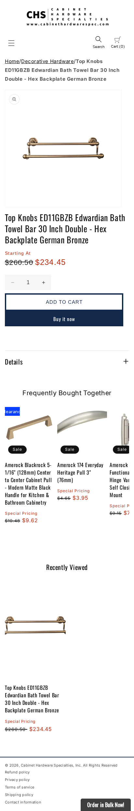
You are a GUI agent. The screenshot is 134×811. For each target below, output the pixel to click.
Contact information (23, 802)
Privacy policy (17, 779)
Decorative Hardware (47, 61)
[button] (11, 43)
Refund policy (17, 772)
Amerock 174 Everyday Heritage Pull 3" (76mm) (80, 472)
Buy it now (64, 318)
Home (12, 61)
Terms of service (19, 787)
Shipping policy (19, 794)
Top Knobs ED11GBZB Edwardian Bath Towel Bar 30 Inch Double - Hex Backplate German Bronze (32, 699)
